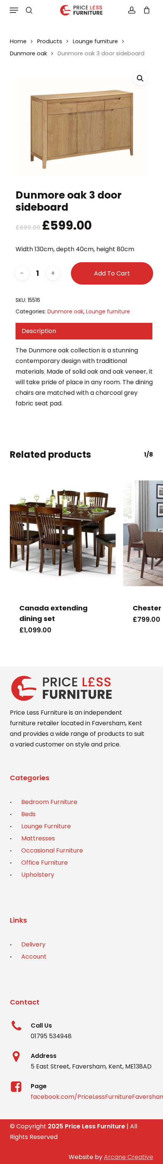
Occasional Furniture (52, 850)
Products (49, 41)
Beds (28, 814)
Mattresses (38, 838)
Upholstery (37, 874)
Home (18, 41)
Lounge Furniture (46, 826)
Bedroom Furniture (49, 802)
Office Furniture (44, 862)
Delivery (33, 944)
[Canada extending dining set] (63, 533)
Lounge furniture (95, 41)
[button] (14, 10)
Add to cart (112, 273)
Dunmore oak (28, 53)
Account (34, 956)
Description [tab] (39, 331)
